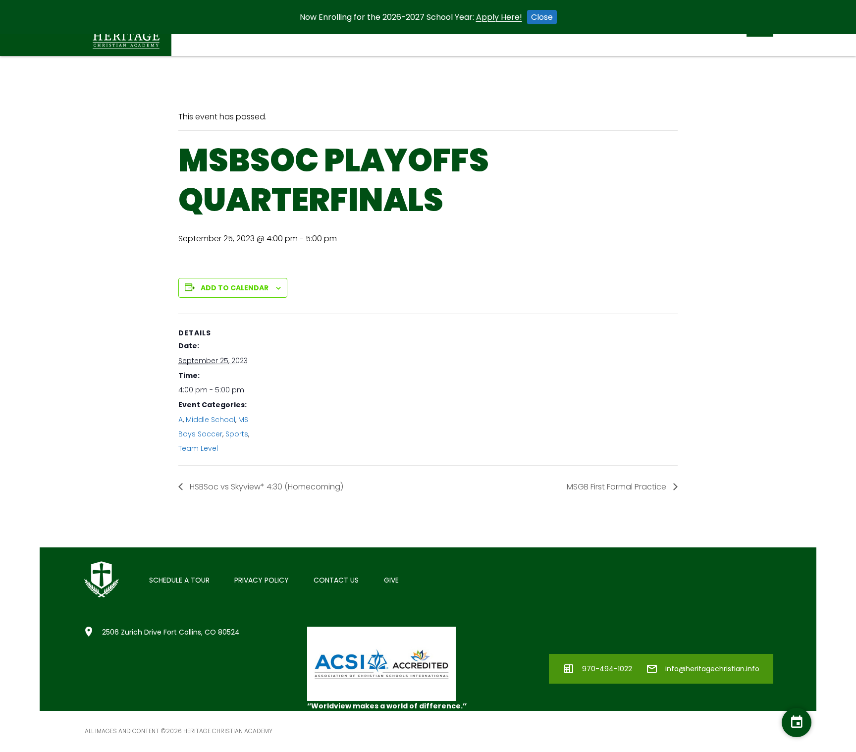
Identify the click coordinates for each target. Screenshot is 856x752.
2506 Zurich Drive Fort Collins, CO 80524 (171, 632)
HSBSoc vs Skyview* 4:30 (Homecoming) (265, 486)
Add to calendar (234, 288)
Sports (236, 434)
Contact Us (336, 580)
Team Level (198, 448)
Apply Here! (499, 17)
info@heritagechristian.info (712, 669)
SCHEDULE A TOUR (179, 580)
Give (391, 580)
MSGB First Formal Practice (617, 486)
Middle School (210, 420)
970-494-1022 (607, 669)
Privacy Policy (261, 580)
